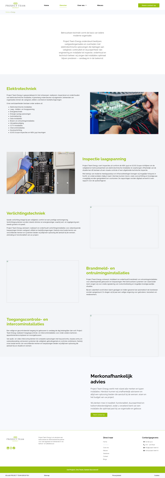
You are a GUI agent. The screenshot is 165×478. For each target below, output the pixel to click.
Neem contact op (149, 5)
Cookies (156, 475)
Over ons (81, 5)
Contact (105, 456)
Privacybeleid (116, 475)
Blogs (105, 459)
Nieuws (100, 5)
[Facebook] (14, 448)
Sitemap (47, 475)
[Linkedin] (8, 448)
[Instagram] (11, 448)
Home (46, 5)
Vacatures (106, 453)
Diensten (63, 5)
